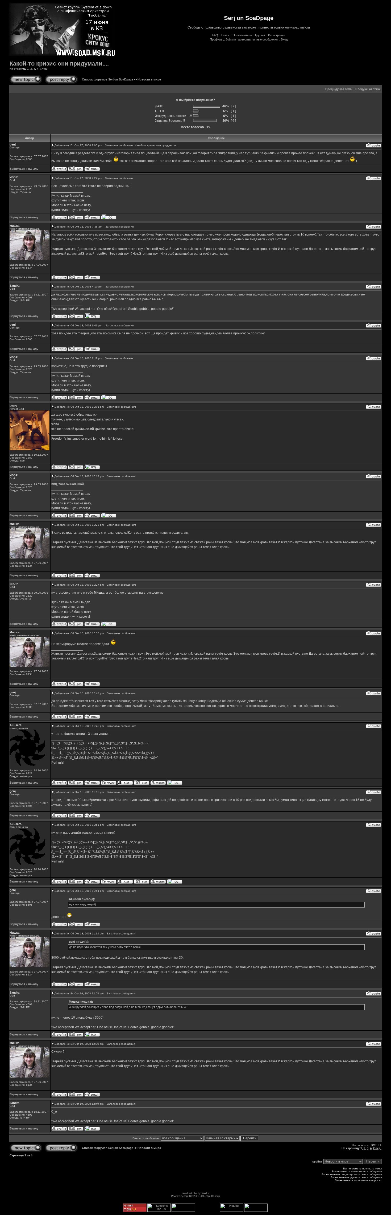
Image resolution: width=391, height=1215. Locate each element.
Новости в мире (149, 79)
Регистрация (276, 35)
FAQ (215, 35)
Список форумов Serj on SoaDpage (107, 79)
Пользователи (242, 35)
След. (43, 68)
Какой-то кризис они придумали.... (59, 63)
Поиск (225, 35)
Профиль (216, 39)
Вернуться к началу (24, 168)
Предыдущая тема (338, 89)
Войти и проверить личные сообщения (252, 39)
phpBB (187, 1195)
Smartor (205, 1193)
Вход (284, 39)
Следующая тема (367, 89)
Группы (260, 35)
